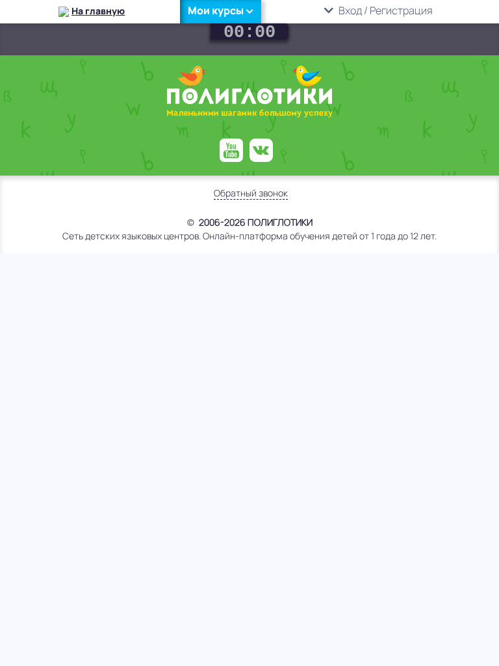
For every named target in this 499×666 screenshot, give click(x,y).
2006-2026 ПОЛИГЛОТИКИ (256, 222)
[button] (220, 10)
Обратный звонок (251, 193)
